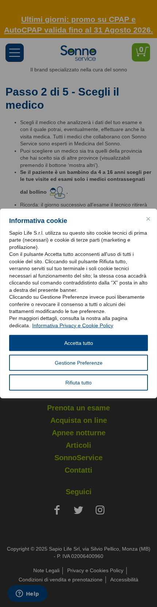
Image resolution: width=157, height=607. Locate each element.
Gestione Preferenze (79, 363)
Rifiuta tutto (78, 383)
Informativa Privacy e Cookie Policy (72, 325)
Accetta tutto (78, 343)
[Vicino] (148, 219)
